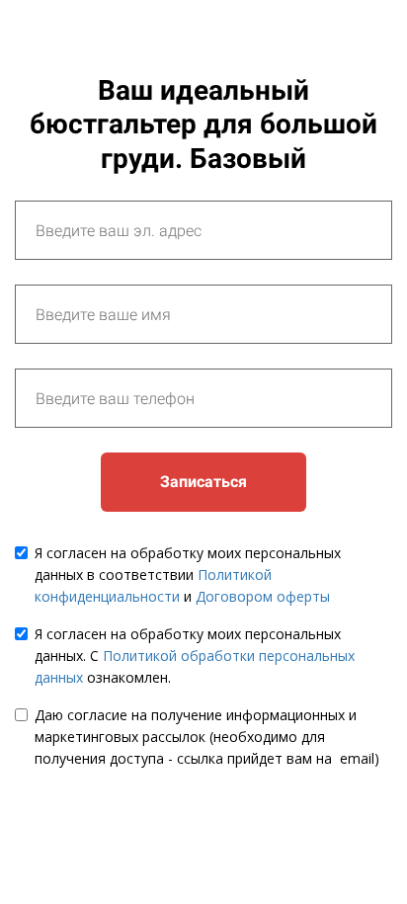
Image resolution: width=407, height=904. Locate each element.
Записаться (203, 481)
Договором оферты (263, 596)
